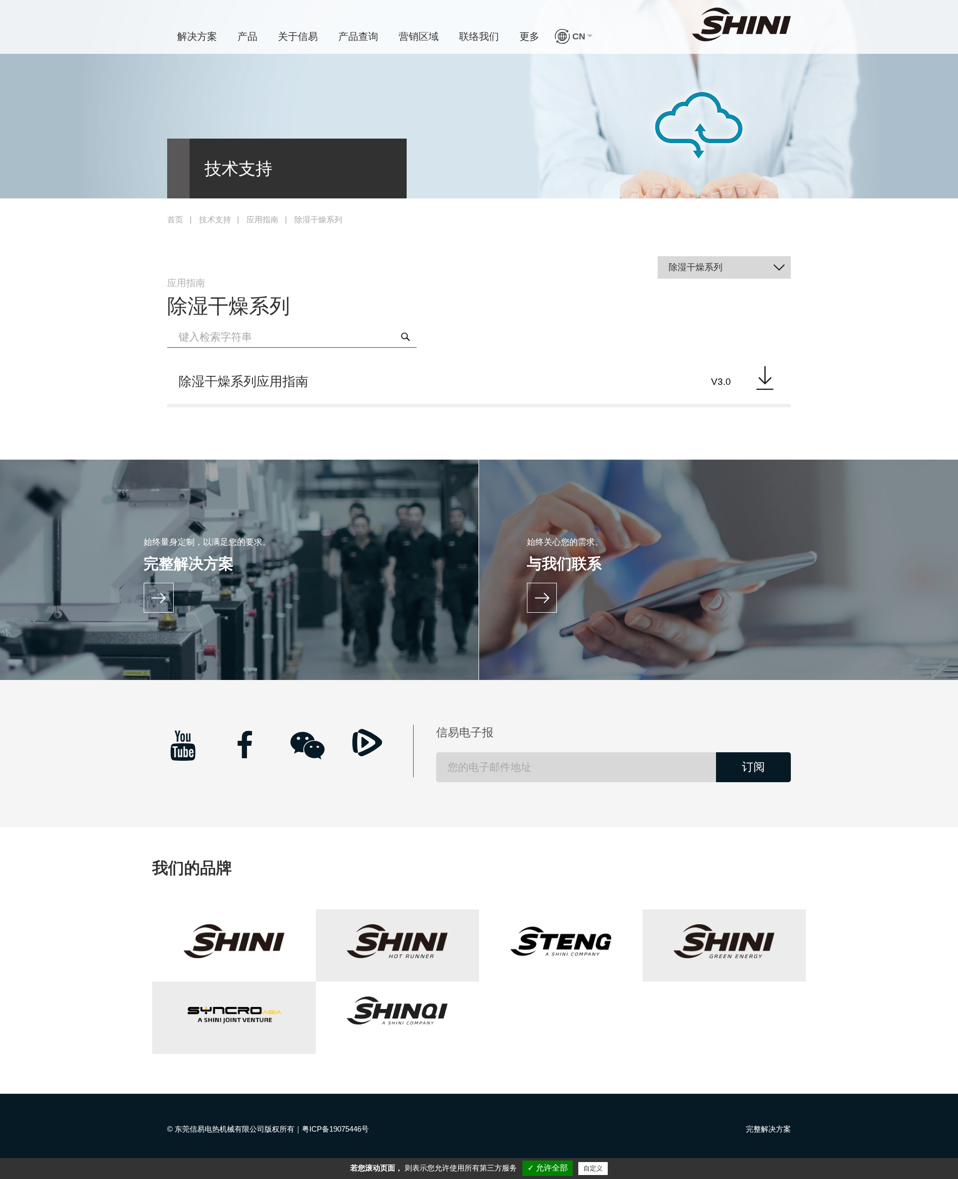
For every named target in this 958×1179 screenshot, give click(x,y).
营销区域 (419, 36)
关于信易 (298, 36)
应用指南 (262, 219)
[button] (574, 36)
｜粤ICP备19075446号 (331, 1129)
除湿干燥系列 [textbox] (695, 267)
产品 (247, 36)
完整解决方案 (768, 1129)
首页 (175, 219)
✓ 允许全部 (547, 1168)
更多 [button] (529, 36)
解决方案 (197, 36)
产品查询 (358, 36)
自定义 (593, 1168)
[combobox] (724, 267)
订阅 (753, 767)
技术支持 (215, 219)
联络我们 (479, 36)
